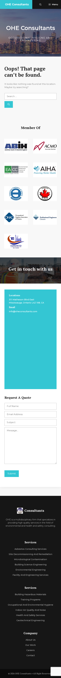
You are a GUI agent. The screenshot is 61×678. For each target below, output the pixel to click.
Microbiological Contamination (30, 559)
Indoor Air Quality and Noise (30, 610)
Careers (30, 650)
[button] (40, 4)
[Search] (8, 104)
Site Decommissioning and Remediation (30, 554)
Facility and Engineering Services (30, 575)
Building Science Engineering (30, 564)
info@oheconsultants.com (23, 311)
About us (31, 640)
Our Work (30, 645)
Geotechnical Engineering (30, 620)
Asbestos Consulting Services (30, 549)
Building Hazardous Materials (30, 594)
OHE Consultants (17, 4)
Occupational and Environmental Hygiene (30, 604)
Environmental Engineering (30, 569)
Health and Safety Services (30, 615)
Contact (30, 655)
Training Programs (30, 599)
